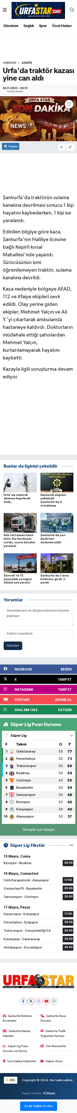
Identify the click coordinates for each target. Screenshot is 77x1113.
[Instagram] (38, 1001)
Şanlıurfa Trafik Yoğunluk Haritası (53, 1033)
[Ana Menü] (5, 10)
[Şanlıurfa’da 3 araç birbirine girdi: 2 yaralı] (57, 563)
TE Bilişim (49, 1093)
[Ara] (72, 10)
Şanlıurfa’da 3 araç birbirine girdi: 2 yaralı (54, 579)
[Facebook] (23, 1001)
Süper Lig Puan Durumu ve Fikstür (15, 1048)
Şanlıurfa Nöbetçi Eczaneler (17, 1018)
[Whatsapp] (54, 1001)
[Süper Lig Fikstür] (71, 845)
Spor (43, 26)
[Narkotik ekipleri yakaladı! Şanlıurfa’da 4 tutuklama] (57, 482)
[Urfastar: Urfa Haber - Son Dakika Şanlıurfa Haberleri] (38, 10)
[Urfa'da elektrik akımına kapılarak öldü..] (20, 482)
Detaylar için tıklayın (39, 830)
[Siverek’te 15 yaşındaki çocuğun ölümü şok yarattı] (20, 563)
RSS (12, 1080)
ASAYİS (27, 62)
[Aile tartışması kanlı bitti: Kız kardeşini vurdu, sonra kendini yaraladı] (20, 523)
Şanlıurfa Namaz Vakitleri (17, 1033)
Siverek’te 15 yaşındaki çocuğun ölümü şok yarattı (18, 579)
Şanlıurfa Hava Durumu (53, 1018)
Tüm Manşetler (55, 1046)
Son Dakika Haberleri (21, 1061)
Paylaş (13, 146)
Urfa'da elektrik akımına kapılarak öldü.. (17, 499)
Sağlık (28, 26)
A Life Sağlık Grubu (38, 1106)
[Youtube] (46, 1001)
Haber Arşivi (54, 1061)
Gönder (13, 645)
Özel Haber (62, 26)
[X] (30, 1001)
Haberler (9, 62)
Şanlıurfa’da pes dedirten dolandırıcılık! (52, 539)
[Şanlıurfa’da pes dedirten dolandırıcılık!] (57, 523)
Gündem (10, 26)
